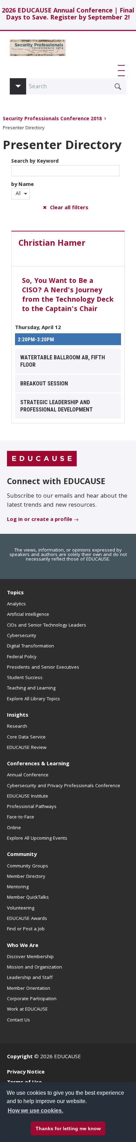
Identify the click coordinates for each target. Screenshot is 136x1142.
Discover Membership (30, 957)
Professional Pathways (31, 807)
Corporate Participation (31, 999)
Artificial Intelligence (28, 615)
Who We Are (22, 946)
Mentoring (18, 887)
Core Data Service (26, 737)
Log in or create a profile (39, 519)
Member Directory (26, 877)
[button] (122, 70)
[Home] (38, 50)
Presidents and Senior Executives (43, 667)
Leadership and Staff (30, 978)
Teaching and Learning (31, 688)
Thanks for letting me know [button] (68, 1128)
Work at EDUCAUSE (27, 1009)
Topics (15, 593)
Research (17, 727)
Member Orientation (28, 989)
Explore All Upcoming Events (37, 838)
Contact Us (18, 1020)
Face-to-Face (20, 817)
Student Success (25, 678)
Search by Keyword (35, 161)
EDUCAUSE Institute (27, 796)
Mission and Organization (34, 967)
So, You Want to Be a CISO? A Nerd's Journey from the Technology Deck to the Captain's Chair (68, 296)
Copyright (20, 1057)
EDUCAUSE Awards (27, 919)
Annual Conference (27, 775)
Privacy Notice (26, 1072)
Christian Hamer (51, 244)
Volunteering (20, 908)
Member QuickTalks (28, 898)
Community (22, 854)
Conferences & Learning (38, 764)
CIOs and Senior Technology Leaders (46, 625)
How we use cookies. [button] (35, 1111)
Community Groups (27, 866)
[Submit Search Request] (118, 86)
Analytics (16, 604)
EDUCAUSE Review (26, 748)
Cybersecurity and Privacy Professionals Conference (63, 786)
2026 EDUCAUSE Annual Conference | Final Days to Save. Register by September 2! (68, 15)
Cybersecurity (21, 636)
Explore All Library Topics (33, 699)
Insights (17, 715)
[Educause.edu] (42, 458)
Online (14, 828)
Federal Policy (22, 657)
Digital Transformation (30, 646)
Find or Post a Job (26, 929)
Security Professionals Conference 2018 (52, 119)
